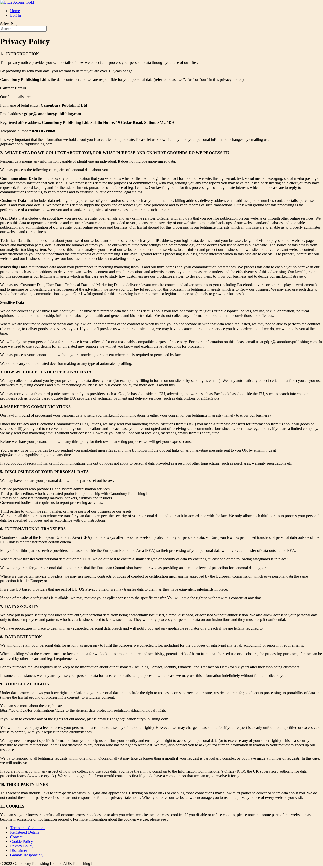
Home (15, 11)
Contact (16, 837)
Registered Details (24, 832)
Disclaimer (18, 850)
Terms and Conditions (27, 828)
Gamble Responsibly (26, 855)
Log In (15, 15)
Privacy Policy (21, 846)
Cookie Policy (21, 841)
